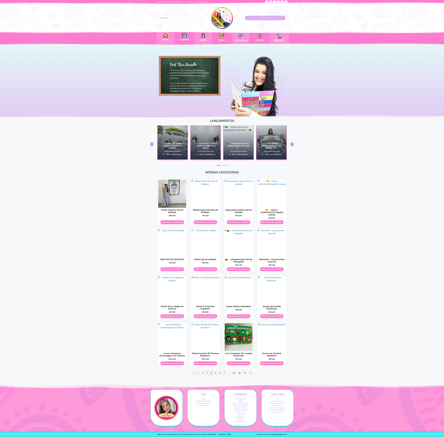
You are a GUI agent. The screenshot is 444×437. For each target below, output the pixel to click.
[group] (165, 142)
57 (245, 373)
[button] (151, 144)
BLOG (222, 40)
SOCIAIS (259, 40)
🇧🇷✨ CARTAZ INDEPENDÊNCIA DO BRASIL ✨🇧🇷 (264, 145)
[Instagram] (266, 2)
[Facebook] (285, 2)
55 (234, 373)
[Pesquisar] (196, 18)
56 (239, 373)
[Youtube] (270, 2)
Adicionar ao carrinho (172, 222)
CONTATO (184, 40)
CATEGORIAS (240, 40)
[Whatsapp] (274, 2)
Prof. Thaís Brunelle (167, 154)
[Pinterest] (278, 2)
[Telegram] (282, 2)
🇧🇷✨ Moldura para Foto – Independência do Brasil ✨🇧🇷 (231, 145)
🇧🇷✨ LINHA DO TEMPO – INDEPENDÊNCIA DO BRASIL (165, 145)
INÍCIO (165, 39)
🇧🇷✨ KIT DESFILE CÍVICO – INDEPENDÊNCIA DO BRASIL (198, 145)
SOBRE (203, 40)
